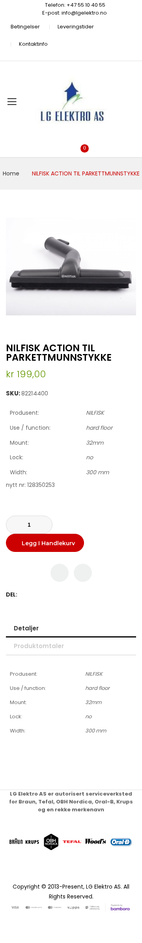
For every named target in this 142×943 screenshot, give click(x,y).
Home (11, 173)
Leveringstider (76, 26)
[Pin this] (41, 595)
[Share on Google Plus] (49, 595)
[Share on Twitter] (33, 595)
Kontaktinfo (33, 44)
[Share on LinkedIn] (58, 595)
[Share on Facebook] (24, 595)
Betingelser (25, 26)
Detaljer (26, 628)
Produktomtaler (39, 646)
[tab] (71, 628)
